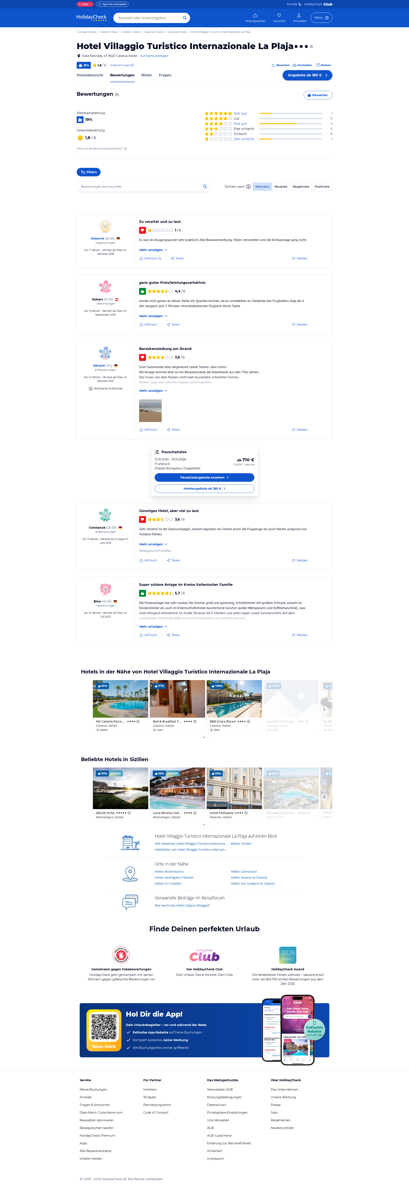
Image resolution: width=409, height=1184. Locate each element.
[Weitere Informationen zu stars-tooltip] (311, 46)
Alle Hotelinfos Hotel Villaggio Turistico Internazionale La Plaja (191, 844)
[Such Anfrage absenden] (185, 18)
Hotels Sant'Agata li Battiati (174, 877)
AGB (210, 1128)
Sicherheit (214, 1151)
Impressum (215, 1159)
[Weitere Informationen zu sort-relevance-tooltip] (248, 186)
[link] (255, 18)
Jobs (274, 1112)
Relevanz (262, 187)
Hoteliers (150, 1089)
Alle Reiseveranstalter (96, 1151)
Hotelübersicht (90, 75)
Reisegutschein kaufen (96, 1128)
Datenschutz (216, 1105)
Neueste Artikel (282, 1128)
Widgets (149, 1097)
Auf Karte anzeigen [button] (154, 56)
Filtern (91, 172)
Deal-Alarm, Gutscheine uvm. (101, 1112)
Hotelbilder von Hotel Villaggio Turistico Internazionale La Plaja (191, 849)
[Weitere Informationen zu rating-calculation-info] (125, 148)
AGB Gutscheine (219, 1136)
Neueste (281, 187)
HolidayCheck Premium (97, 1136)
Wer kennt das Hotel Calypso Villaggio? (182, 905)
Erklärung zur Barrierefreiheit (229, 1143)
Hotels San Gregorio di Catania (253, 883)
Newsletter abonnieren (97, 1120)
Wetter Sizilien (241, 844)
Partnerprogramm (157, 1105)
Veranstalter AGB (220, 1089)
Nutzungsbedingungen (224, 1097)
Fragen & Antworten (95, 1105)
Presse (276, 1105)
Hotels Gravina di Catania (249, 877)
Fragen (165, 75)
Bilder (146, 75)
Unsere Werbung (283, 1097)
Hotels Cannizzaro (244, 871)
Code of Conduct (155, 1112)
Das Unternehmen (284, 1089)
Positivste (322, 187)
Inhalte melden (91, 1159)
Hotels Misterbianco (169, 871)
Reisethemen (280, 1120)
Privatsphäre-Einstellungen (227, 1112)
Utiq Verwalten (218, 1120)
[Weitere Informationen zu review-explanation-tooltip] (132, 65)
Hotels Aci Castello (168, 883)
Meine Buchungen (93, 1089)
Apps (83, 1143)
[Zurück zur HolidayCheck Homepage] (92, 18)
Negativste (301, 187)
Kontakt (292, 4)
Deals (83, 4)
